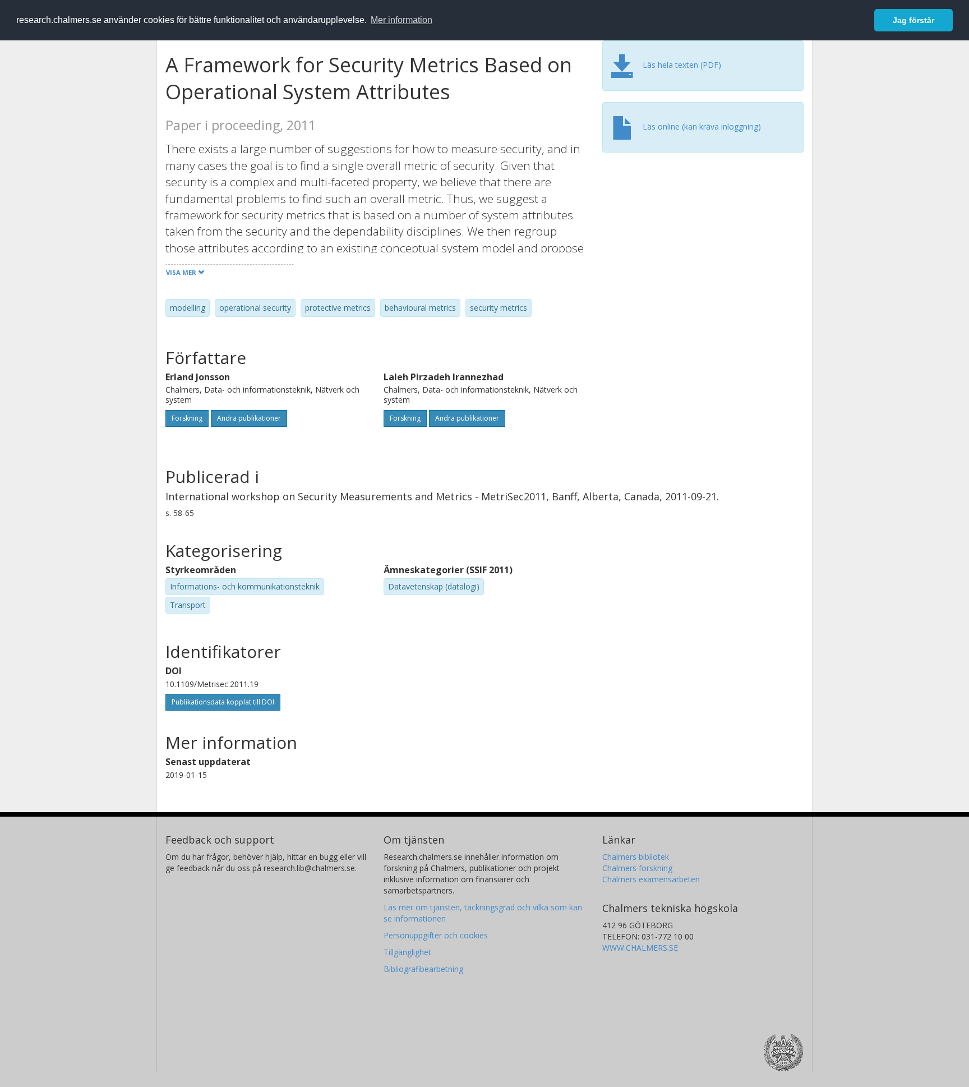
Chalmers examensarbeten (651, 879)
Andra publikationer (249, 418)
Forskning (187, 418)
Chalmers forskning (637, 868)
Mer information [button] (401, 20)
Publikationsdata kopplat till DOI (223, 702)
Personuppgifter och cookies (436, 935)
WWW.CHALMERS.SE (640, 947)
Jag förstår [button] (913, 20)
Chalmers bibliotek (635, 856)
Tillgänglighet (407, 952)
